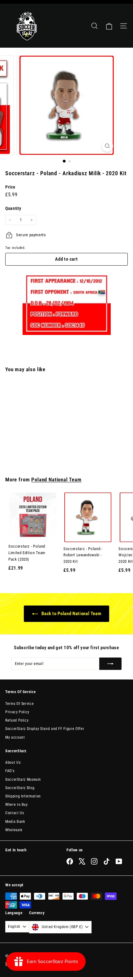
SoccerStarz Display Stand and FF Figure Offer (44, 729)
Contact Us (14, 813)
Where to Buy (16, 804)
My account (15, 737)
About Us (12, 762)
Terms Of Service (19, 703)
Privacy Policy (17, 712)
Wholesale (14, 830)
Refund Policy (16, 720)
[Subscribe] (110, 664)
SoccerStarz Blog (19, 788)
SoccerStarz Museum (23, 779)
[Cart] (109, 26)
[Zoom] (107, 146)
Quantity (13, 208)
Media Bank (15, 821)
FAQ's (9, 771)
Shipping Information (23, 796)
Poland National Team (56, 480)
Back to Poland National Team (71, 613)
